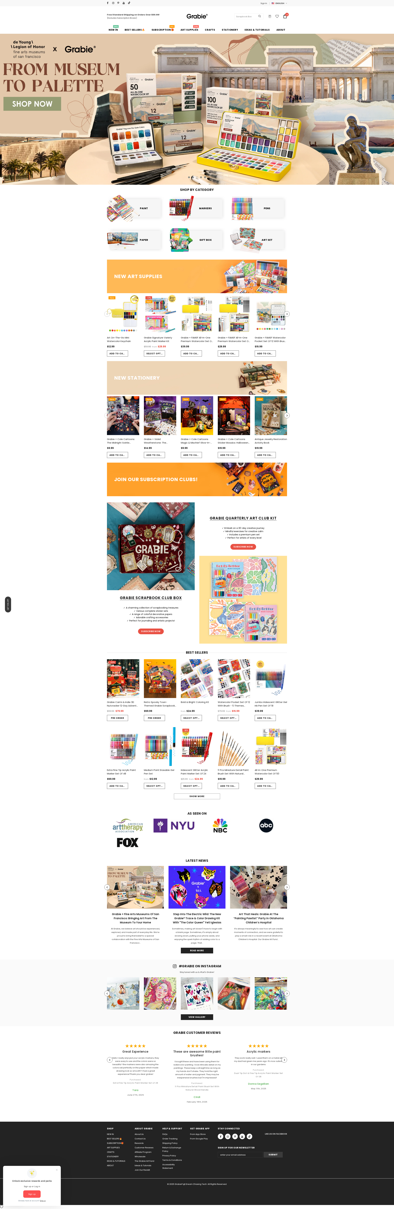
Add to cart (117, 353)
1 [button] (189, 177)
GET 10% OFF (8, 604)
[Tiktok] (130, 3)
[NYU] (174, 825)
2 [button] (193, 177)
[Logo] (197, 16)
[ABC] (266, 825)
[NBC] (220, 825)
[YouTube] (125, 3)
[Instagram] (114, 3)
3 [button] (197, 177)
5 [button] (205, 177)
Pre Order (117, 718)
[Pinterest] (119, 3)
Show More (196, 796)
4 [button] (201, 177)
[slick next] (351, 106)
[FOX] (128, 842)
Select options (155, 353)
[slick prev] (42, 106)
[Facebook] (109, 3)
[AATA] (128, 825)
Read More (197, 950)
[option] (197, 109)
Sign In (264, 3)
